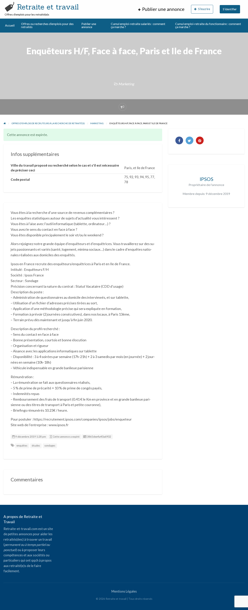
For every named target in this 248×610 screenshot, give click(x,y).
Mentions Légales (124, 591)
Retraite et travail (48, 6)
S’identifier (230, 9)
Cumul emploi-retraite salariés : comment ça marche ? (138, 25)
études (36, 445)
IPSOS (206, 179)
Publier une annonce (88, 25)
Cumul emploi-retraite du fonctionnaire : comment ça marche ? (208, 25)
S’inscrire (204, 9)
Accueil (10, 25)
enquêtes (21, 445)
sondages (49, 445)
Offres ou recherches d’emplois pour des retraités (47, 25)
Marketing (126, 84)
